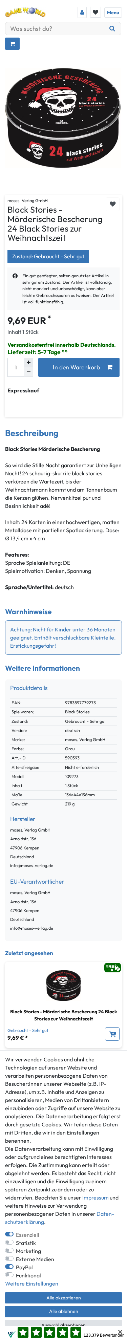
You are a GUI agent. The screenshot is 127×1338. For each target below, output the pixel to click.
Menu (113, 12)
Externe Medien (35, 1259)
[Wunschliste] (95, 12)
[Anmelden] (82, 12)
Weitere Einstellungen (31, 1283)
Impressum (95, 1197)
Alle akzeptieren (63, 1298)
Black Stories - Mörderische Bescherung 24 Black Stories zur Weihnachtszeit (63, 1015)
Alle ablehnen (63, 1311)
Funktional (28, 1275)
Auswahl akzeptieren (63, 1325)
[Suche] (112, 28)
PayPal (24, 1267)
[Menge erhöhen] (28, 362)
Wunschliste (113, 204)
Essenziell (27, 1234)
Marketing (28, 1251)
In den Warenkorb (76, 367)
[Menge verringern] (28, 372)
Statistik (26, 1242)
